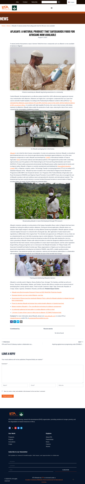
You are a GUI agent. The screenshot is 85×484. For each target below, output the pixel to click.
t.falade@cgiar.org (15, 318)
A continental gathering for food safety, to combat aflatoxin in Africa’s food (33, 309)
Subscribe (34, 2)
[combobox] (49, 2)
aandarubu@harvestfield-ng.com (38, 318)
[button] (11, 321)
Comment (5, 363)
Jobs (17, 2)
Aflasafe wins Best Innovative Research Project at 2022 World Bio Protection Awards (37, 292)
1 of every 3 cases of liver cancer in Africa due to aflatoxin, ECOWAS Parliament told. (36, 312)
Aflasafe (12, 153)
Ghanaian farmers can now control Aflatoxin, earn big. (27, 295)
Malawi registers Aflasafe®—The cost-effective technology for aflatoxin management (36, 306)
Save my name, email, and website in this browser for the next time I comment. (24, 391)
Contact (25, 2)
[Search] (59, 2)
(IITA (18, 159)
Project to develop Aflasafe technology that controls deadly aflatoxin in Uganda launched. (38, 303)
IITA (43, 477)
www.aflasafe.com (50, 316)
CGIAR (48, 157)
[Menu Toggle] (51, 8)
